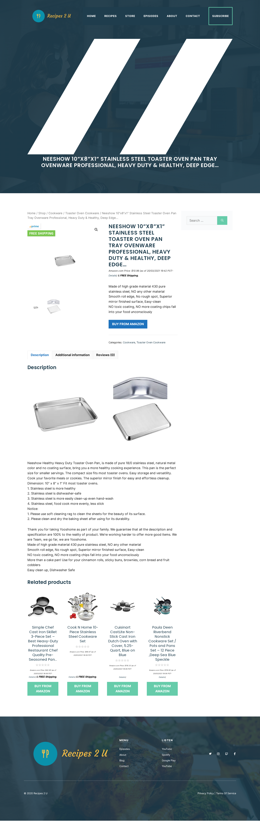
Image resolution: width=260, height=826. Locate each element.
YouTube (167, 748)
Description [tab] (40, 355)
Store (130, 16)
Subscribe (220, 16)
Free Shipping (41, 233)
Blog (122, 760)
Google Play (169, 760)
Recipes (110, 16)
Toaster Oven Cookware (82, 213)
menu (123, 740)
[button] (96, 229)
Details (112, 275)
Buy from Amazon (128, 324)
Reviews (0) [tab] (105, 355)
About (172, 16)
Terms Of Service (226, 793)
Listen (167, 740)
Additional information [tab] (72, 355)
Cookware (55, 213)
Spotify (166, 754)
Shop (42, 213)
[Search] (222, 220)
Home (91, 16)
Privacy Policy (206, 793)
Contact (193, 16)
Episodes (151, 16)
